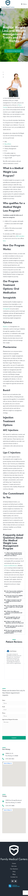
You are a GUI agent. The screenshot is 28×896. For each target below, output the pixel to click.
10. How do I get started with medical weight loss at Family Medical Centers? (13, 631)
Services (14, 866)
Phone (3, 713)
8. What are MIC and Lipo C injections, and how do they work (15, 622)
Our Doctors (14, 869)
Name (3, 700)
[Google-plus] (15, 881)
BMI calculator (20, 236)
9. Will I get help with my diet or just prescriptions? (14, 626)
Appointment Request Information (10, 719)
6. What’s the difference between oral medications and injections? (13, 612)
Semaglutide (6, 309)
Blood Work (7, 144)
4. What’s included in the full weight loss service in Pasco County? (12, 601)
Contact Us (14, 877)
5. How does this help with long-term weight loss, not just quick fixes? (13, 607)
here (4, 241)
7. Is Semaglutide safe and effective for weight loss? (13, 617)
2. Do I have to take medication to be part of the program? (14, 591)
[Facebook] (12, 881)
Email (3, 706)
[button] (14, 554)
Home (14, 863)
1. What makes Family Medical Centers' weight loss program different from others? (13, 554)
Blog (14, 874)
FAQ (14, 872)
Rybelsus (5, 326)
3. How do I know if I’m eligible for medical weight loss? (14, 596)
